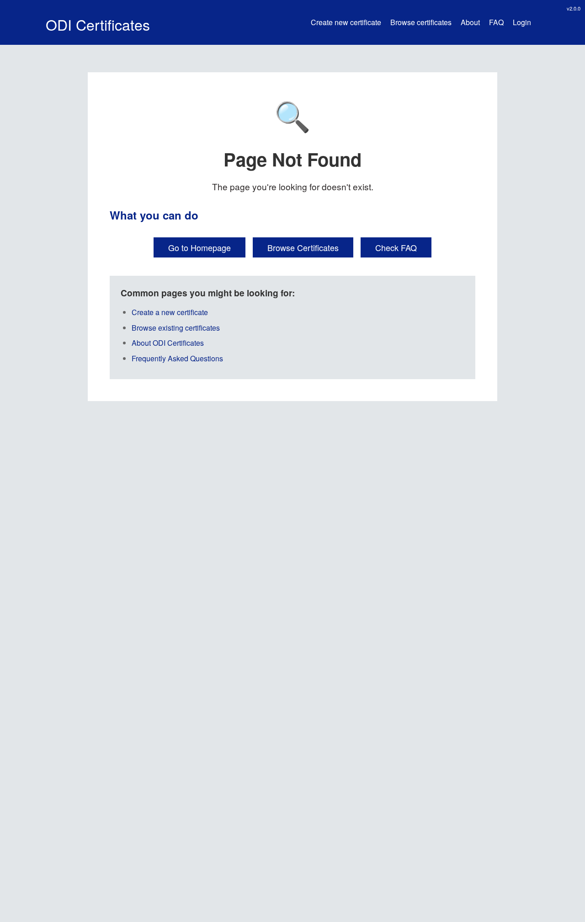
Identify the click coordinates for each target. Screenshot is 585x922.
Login (522, 22)
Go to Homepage (199, 247)
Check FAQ (396, 247)
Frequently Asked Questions (177, 358)
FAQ (496, 22)
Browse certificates (421, 22)
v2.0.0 (573, 8)
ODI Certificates (98, 24)
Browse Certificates (303, 247)
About (470, 22)
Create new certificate (346, 22)
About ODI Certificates (168, 343)
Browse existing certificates (176, 327)
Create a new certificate (170, 312)
